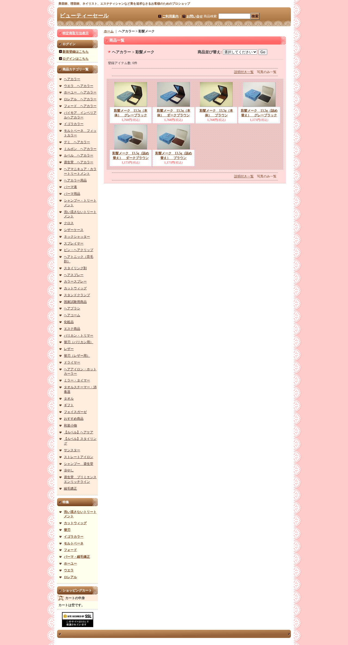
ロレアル (70, 577)
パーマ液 (70, 187)
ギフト (69, 405)
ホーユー (70, 563)
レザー (69, 349)
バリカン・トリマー (78, 335)
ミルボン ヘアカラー (80, 149)
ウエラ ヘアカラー (78, 86)
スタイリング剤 (75, 268)
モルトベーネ (73, 543)
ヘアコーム (72, 315)
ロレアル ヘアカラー (80, 99)
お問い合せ (195, 16)
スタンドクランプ (77, 295)
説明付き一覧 (244, 72)
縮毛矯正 (70, 488)
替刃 (67, 530)
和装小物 (70, 425)
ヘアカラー (72, 79)
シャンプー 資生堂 (78, 464)
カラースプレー (75, 281)
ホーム (109, 31)
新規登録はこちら (76, 52)
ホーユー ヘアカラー (80, 92)
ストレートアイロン (78, 457)
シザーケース (73, 230)
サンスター (72, 450)
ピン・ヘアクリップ (78, 250)
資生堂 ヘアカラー (78, 162)
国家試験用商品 (75, 302)
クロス (69, 223)
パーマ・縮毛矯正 (77, 557)
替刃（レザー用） (77, 356)
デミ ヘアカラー (77, 142)
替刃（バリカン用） (78, 342)
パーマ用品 (72, 194)
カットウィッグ (75, 288)
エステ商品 (72, 329)
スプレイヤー (73, 243)
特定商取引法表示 (76, 33)
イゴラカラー (73, 124)
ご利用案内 (170, 16)
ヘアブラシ (72, 308)
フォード (70, 550)
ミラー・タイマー (77, 380)
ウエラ (69, 570)
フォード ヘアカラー (80, 106)
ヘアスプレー (73, 275)
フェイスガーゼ (75, 412)
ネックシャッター (77, 237)
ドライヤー (72, 362)
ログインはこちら (76, 59)
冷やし (69, 470)
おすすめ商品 (73, 419)
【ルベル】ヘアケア (78, 432)
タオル (69, 398)
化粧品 (69, 322)
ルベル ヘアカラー (78, 155)
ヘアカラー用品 (75, 180)
